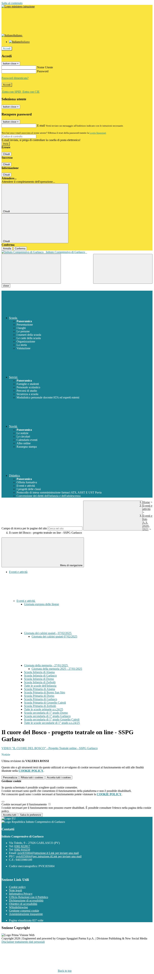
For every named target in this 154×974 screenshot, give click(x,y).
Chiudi (6, 154)
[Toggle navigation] (31, 269)
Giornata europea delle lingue (41, 604)
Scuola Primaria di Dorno (39, 695)
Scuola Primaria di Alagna (39, 689)
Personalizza (10, 777)
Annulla (7, 248)
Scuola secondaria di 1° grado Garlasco (47, 716)
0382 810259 (22, 849)
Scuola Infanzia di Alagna (39, 672)
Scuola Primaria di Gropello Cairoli (45, 702)
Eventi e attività (147, 507)
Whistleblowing (18, 907)
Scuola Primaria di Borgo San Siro (44, 692)
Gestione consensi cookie (24, 910)
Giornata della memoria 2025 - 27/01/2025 (57, 668)
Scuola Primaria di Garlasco (40, 699)
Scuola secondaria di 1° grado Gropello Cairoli (51, 719)
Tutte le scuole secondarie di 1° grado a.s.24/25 (52, 722)
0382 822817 (22, 846)
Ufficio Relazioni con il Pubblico (28, 897)
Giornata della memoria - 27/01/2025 (46, 665)
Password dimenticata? (15, 78)
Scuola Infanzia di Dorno (39, 679)
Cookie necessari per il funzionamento (25, 804)
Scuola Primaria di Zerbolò (40, 706)
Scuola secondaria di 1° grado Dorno (46, 712)
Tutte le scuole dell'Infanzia (40, 685)
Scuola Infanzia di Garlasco (40, 675)
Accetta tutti (59, 777)
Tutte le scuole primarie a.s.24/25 (43, 709)
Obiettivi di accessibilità (23, 903)
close (6, 285)
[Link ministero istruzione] (18, 6)
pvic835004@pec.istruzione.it (49, 856)
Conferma (20, 248)
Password (42, 71)
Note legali (15, 890)
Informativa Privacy (20, 893)
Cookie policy (17, 887)
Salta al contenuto (12, 3)
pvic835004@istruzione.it (48, 853)
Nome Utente (45, 67)
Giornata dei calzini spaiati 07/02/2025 (54, 636)
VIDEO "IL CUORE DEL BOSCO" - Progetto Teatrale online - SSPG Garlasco (50, 748)
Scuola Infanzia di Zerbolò (40, 682)
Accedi (7, 48)
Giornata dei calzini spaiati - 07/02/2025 (48, 633)
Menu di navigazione (70, 565)
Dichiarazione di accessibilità (26, 900)
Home (146, 502)
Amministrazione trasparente (26, 914)
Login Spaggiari (98, 132)
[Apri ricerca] (122, 269)
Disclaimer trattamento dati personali (23, 941)
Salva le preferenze (30, 814)
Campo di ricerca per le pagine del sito (24, 528)
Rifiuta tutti (32, 777)
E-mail (41, 125)
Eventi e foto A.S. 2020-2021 (147, 522)
